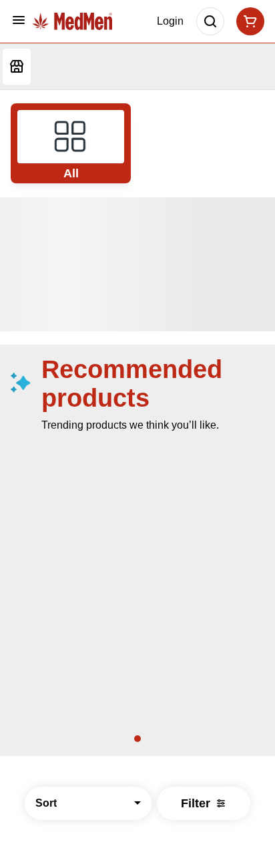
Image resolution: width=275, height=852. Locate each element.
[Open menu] (19, 20)
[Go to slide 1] (137, 738)
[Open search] (210, 21)
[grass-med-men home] (72, 22)
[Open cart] (247, 21)
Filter (195, 803)
